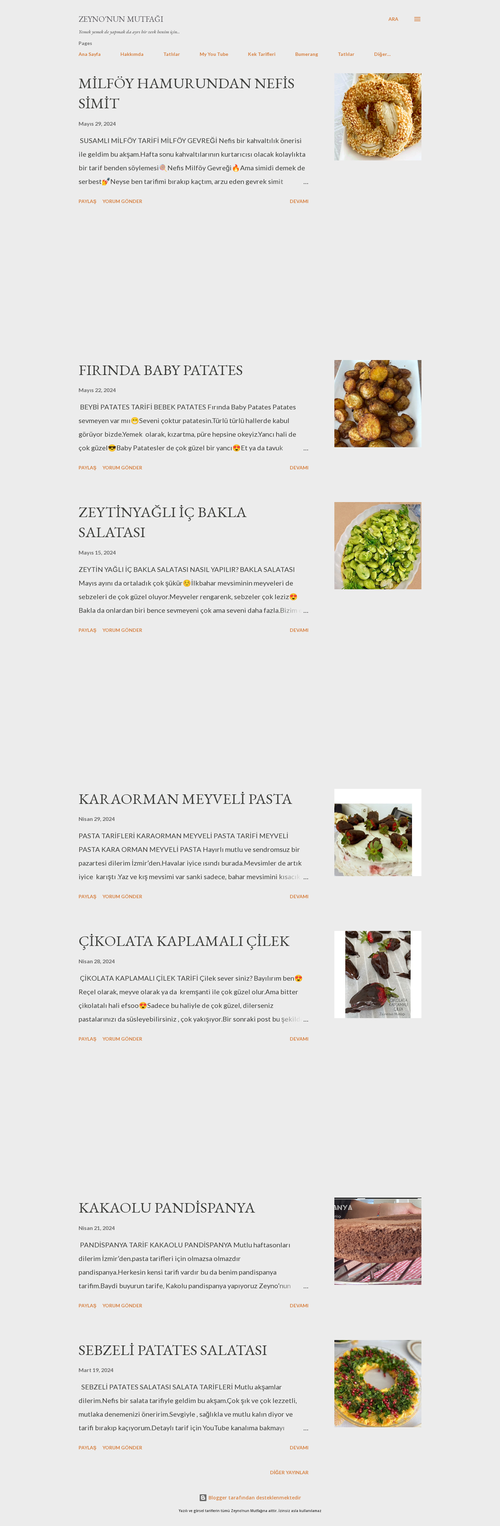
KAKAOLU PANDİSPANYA (167, 1207)
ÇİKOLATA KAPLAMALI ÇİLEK (184, 940)
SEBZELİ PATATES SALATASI (173, 1349)
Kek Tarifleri (262, 54)
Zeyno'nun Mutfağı (121, 19)
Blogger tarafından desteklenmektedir (254, 1497)
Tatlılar (171, 54)
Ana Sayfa (90, 54)
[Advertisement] (194, 283)
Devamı (299, 201)
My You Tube (214, 54)
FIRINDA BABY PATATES (161, 369)
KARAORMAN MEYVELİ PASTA (185, 798)
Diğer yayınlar (289, 1472)
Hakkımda (132, 54)
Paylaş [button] (87, 201)
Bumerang (306, 54)
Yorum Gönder (122, 201)
